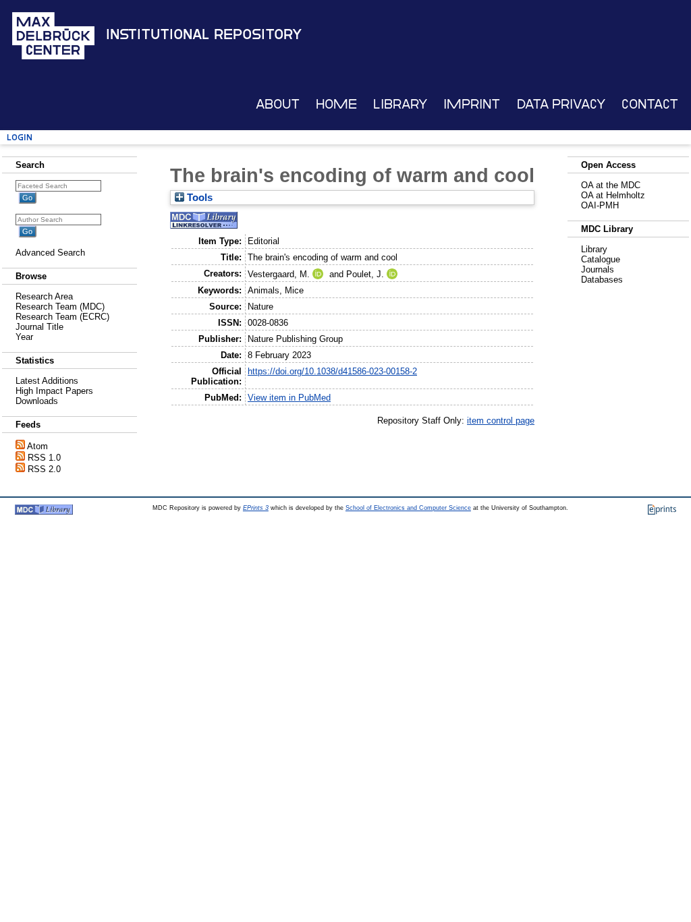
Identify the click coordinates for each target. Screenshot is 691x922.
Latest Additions (47, 381)
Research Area (44, 296)
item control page (500, 420)
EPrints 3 (256, 508)
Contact (649, 104)
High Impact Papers (54, 391)
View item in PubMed (289, 398)
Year (24, 337)
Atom (37, 446)
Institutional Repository (204, 34)
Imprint (471, 104)
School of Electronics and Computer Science (408, 508)
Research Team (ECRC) (62, 317)
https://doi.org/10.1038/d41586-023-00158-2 (332, 371)
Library (400, 104)
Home (336, 104)
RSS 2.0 (44, 469)
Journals (597, 269)
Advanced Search (50, 253)
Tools (198, 197)
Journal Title (39, 327)
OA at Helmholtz (613, 195)
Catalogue (600, 259)
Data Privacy (561, 104)
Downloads (37, 401)
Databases (602, 280)
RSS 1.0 (44, 458)
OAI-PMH (600, 205)
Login (19, 137)
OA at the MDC (610, 185)
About (278, 104)
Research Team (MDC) (60, 306)
